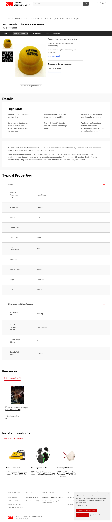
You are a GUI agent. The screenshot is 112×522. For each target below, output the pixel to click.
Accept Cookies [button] (82, 515)
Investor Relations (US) (15, 504)
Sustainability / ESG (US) (15, 507)
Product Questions (72, 497)
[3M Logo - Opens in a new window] (18, 4)
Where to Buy (71, 501)
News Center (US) (32, 497)
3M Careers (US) (13, 501)
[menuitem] (5, 33)
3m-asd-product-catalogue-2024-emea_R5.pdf (17, 409)
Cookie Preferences (36, 516)
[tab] (12, 378)
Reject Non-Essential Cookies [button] (86, 510)
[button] (97, 515)
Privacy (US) (26, 516)
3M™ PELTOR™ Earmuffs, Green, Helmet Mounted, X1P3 (43, 473)
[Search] (86, 4)
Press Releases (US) (32, 501)
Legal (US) (18, 516)
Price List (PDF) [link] (55, 68)
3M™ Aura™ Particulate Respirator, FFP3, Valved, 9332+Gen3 (66, 474)
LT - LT (99, 3)
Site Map (70, 504)
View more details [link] (54, 56)
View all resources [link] (54, 72)
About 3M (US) (12, 497)
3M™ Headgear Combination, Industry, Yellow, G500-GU (16, 473)
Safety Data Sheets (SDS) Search (52, 497)
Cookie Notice (82, 505)
